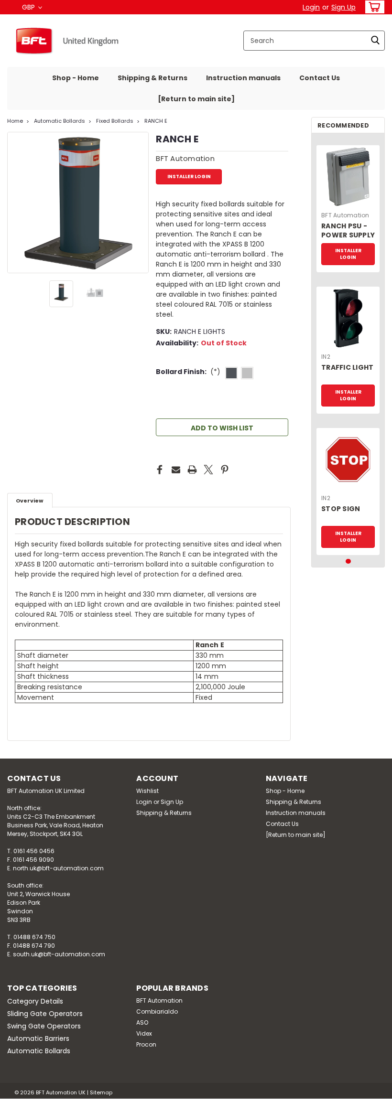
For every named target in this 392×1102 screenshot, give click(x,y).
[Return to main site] (196, 99)
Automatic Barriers (38, 1038)
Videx (144, 1033)
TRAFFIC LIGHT (347, 367)
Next (140, 202)
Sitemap (101, 1092)
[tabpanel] (348, 205)
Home (15, 121)
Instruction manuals (243, 78)
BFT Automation (345, 215)
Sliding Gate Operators (45, 1013)
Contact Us (319, 78)
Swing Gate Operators (44, 1026)
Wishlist (147, 791)
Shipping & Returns (152, 78)
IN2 (325, 357)
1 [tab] (348, 561)
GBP (29, 7)
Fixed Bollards (114, 121)
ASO (142, 1022)
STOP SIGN (340, 509)
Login (311, 7)
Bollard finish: (188, 371)
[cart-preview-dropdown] (372, 6)
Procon (146, 1044)
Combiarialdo (157, 1011)
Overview (30, 500)
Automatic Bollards (59, 121)
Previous (15, 202)
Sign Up (343, 7)
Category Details (35, 1001)
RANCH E (155, 121)
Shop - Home (75, 78)
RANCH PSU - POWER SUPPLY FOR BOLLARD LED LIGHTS (348, 231)
